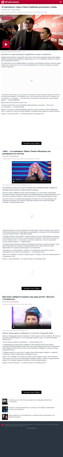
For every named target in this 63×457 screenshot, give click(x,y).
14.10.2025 (4, 9)
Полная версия (31, 428)
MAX (42, 114)
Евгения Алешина (15, 9)
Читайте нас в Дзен (31, 143)
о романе (41, 109)
